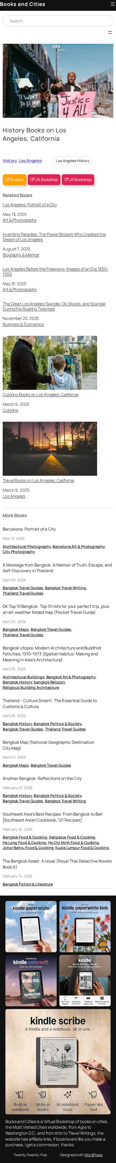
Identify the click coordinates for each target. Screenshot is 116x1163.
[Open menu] (113, 4)
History (9, 160)
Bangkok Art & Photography (71, 676)
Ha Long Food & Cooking (24, 842)
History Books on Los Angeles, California (34, 134)
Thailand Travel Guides (23, 593)
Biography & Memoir (21, 255)
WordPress (93, 1154)
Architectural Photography (27, 546)
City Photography (19, 551)
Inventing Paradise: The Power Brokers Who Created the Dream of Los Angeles (54, 237)
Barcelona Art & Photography (78, 546)
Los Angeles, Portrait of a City (30, 204)
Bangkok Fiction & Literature (28, 884)
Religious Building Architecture (31, 687)
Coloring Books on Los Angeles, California (41, 394)
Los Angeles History (72, 160)
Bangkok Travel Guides (23, 587)
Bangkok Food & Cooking (25, 837)
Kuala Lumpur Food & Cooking (82, 847)
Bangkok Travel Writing (65, 587)
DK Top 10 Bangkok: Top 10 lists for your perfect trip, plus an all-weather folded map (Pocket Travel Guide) (56, 609)
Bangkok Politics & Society (57, 723)
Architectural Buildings (24, 676)
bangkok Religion (49, 682)
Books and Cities (22, 4)
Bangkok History (17, 682)
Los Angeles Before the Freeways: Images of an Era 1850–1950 (56, 271)
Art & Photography (20, 220)
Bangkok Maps (16, 629)
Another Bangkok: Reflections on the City (42, 778)
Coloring (10, 410)
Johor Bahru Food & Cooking (28, 847)
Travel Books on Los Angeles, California (38, 480)
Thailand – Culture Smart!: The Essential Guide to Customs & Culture (50, 703)
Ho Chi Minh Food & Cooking (73, 842)
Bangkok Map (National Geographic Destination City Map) (48, 745)
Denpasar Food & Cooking (72, 837)
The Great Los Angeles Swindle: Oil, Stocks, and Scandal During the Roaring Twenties (54, 306)
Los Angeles (30, 160)
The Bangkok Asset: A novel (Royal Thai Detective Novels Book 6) (57, 864)
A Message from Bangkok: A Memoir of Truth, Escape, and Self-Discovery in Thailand (57, 568)
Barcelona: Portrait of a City (29, 529)
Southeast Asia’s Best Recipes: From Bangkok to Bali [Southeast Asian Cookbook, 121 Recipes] (53, 817)
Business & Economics (23, 324)
